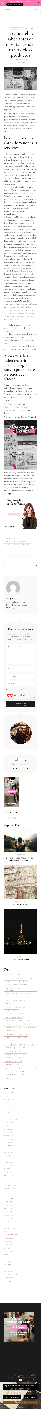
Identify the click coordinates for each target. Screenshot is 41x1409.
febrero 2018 (9, 1218)
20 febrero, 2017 (20, 60)
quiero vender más (14, 1064)
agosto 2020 (9, 1122)
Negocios (29, 28)
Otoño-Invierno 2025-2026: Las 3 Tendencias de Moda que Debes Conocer (22, 1376)
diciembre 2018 (10, 1185)
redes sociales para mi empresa (19, 1071)
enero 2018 (8, 1221)
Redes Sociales (28, 1068)
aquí (9, 493)
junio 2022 (8, 1096)
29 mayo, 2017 (20, 901)
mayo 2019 (8, 1169)
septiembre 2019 (10, 1155)
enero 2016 (8, 1281)
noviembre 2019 (10, 1149)
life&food (18, 1044)
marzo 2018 (8, 1215)
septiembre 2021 (10, 1102)
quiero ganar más (25, 1058)
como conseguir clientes (16, 985)
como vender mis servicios (17, 541)
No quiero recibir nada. (20, 1406)
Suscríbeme (20, 1402)
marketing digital (13, 1051)
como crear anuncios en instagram (16, 989)
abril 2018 (8, 1212)
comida (9, 978)
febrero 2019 (9, 1178)
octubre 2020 (9, 1116)
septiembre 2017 (10, 1235)
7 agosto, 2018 (21, 855)
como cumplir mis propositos (18, 993)
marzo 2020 (8, 1135)
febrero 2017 (9, 1258)
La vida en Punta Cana (20, 904)
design (8, 1024)
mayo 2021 (8, 1106)
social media (11, 1074)
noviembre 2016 (10, 1268)
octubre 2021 (9, 1099)
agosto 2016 (9, 1278)
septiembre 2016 (10, 1274)
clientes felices (25, 974)
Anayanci (21, 62)
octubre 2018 (9, 1192)
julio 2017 (8, 1241)
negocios (10, 1058)
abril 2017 (8, 1251)
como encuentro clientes (17, 1000)
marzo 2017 (8, 1254)
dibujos (19, 1024)
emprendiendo (12, 1030)
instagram (30, 1041)
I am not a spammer (13, 690)
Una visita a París (20, 959)
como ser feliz (12, 1003)
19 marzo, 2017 (20, 956)
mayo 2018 (8, 1208)
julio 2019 (8, 1162)
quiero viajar (11, 1068)
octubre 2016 (9, 1271)
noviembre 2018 (10, 1188)
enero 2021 (8, 1112)
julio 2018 (8, 1202)
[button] (20, 3)
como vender (11, 539)
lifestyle (30, 1044)
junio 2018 (8, 1205)
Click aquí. (32, 417)
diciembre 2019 (10, 1145)
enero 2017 (8, 1261)
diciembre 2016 (10, 1264)
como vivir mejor (13, 1017)
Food (19, 1041)
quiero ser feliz (13, 1061)
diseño (30, 1024)
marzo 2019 (8, 1175)
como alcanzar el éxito (16, 981)
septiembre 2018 (10, 1195)
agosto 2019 (9, 1159)
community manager (24, 978)
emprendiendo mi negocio (16, 1034)
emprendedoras (28, 1027)
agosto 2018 (9, 1198)
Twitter (24, 1074)
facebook (22, 1037)
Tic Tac (34, 1379)
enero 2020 (8, 1142)
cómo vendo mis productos (17, 544)
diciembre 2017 (10, 1225)
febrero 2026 (9, 1093)
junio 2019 (8, 1165)
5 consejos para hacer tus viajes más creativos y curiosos (20, 859)
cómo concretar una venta (22, 536)
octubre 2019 (9, 1152)
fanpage (9, 1041)
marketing (21, 1047)
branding (10, 974)
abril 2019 (8, 1172)
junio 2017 (8, 1245)
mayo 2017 (8, 1248)
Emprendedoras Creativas (16, 28)
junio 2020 (8, 1126)
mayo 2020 (8, 1129)
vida (7, 1078)
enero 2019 (8, 1182)
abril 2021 (8, 1109)
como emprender (13, 997)
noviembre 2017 (10, 1228)
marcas (9, 1047)
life (7, 1044)
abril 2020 (8, 1132)
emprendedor (11, 1027)
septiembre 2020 (10, 1119)
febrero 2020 (9, 1139)
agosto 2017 (9, 1238)
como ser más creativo (15, 1007)
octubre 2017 (9, 1231)
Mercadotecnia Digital (15, 1054)
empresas (10, 1037)
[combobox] (20, 817)
